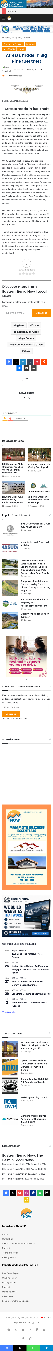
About (5, 1234)
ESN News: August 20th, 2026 (16, 1164)
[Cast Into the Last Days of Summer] (10, 620)
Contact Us (7, 1239)
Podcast (6, 1248)
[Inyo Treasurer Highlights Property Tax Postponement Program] (10, 603)
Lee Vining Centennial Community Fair (31, 993)
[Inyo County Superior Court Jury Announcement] (10, 530)
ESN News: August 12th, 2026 (16, 1169)
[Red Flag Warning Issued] (10, 1104)
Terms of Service (10, 1253)
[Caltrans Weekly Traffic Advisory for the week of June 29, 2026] (10, 1119)
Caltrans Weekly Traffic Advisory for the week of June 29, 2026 (34, 1119)
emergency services (27, 331)
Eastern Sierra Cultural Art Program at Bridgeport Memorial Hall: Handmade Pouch (30, 969)
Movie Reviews (9, 1292)
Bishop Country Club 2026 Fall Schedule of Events (35, 1081)
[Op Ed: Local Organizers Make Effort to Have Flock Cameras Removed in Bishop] (10, 1067)
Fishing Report (9, 1282)
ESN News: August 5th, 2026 (15, 1179)
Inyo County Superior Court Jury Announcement (35, 525)
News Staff (18, 69)
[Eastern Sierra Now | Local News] (9, 18)
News (21, 49)
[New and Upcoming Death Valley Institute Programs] (13, 487)
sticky (27, 350)
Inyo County (9, 49)
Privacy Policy (9, 1257)
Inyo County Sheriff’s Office (27, 344)
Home (7, 37)
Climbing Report (9, 1278)
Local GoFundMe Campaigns (15, 1301)
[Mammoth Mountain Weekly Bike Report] (39, 454)
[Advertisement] (26, 773)
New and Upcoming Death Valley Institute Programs (12, 499)
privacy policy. (12, 702)
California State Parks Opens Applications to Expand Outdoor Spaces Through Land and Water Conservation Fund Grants (35, 567)
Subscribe (41, 313)
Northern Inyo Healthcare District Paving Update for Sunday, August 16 (35, 1045)
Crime (35, 325)
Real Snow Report (10, 1273)
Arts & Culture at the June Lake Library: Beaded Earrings (27, 983)
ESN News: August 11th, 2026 (16, 1174)
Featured (30, 44)
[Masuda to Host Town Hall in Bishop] (10, 549)
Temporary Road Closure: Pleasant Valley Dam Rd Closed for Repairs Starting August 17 (35, 586)
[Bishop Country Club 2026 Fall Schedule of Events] (10, 1086)
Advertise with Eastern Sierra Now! (18, 1243)
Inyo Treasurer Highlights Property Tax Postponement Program (34, 602)
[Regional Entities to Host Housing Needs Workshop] (39, 487)
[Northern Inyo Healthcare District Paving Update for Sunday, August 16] (10, 1049)
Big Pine (19, 325)
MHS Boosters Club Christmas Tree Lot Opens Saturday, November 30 (12, 468)
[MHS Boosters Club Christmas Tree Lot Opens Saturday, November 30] (13, 454)
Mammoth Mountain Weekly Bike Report (39, 466)
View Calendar (9, 1012)
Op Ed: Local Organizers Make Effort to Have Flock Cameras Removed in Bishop (34, 1065)
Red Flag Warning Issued (34, 1097)
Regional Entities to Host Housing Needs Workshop (38, 499)
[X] (28, 398)
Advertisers (7, 1296)
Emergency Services (21, 37)
